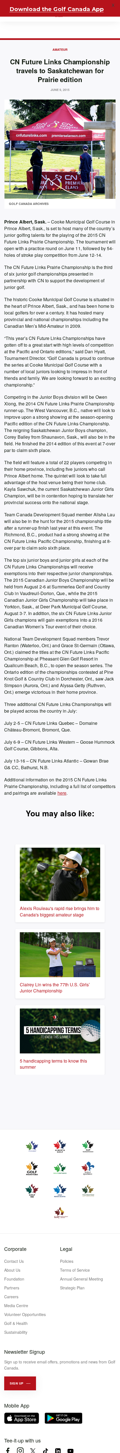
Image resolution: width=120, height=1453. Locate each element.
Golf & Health (16, 1323)
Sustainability (15, 1332)
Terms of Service (75, 1270)
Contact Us (14, 1261)
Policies (66, 1261)
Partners (11, 1288)
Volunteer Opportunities (25, 1314)
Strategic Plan (72, 1288)
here (61, 793)
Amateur (60, 49)
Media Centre (16, 1305)
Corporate (15, 1248)
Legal (66, 1248)
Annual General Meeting (81, 1279)
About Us (12, 1270)
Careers (11, 1296)
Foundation (14, 1279)
